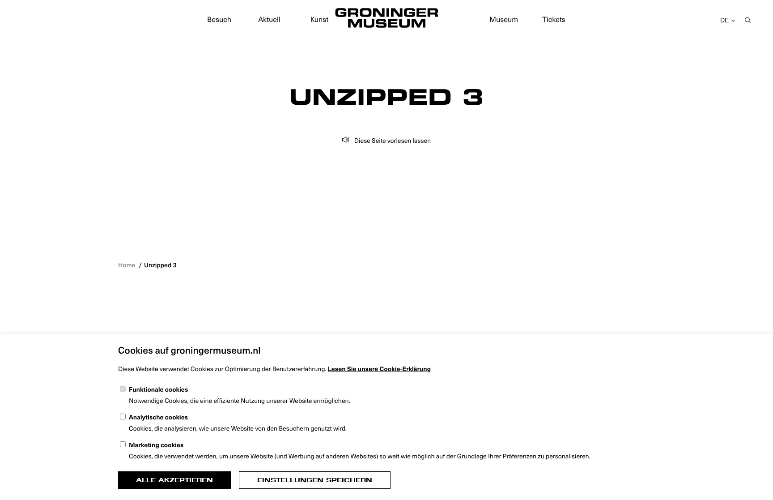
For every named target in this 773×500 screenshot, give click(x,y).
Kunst (319, 19)
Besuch (219, 19)
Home (127, 264)
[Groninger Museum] (386, 19)
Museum (503, 19)
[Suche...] (747, 20)
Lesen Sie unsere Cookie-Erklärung (379, 368)
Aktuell (269, 19)
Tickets (553, 19)
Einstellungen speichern (314, 479)
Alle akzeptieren (174, 479)
